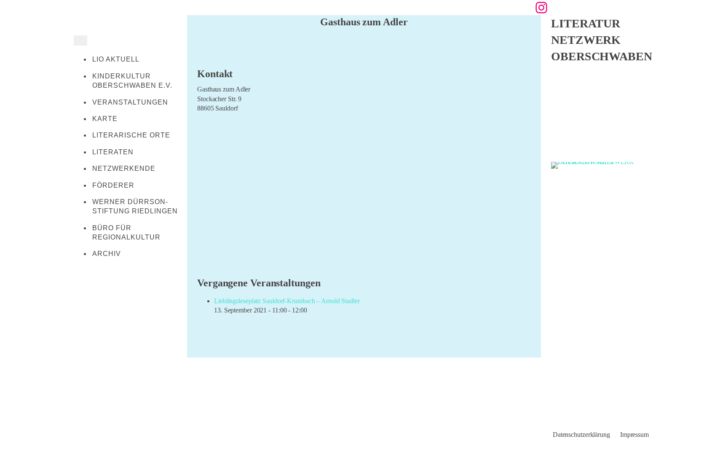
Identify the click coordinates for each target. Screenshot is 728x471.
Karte (105, 118)
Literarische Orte (131, 135)
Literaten (113, 152)
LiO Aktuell (115, 59)
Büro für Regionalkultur (126, 232)
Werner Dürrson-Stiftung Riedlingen (135, 206)
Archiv (106, 253)
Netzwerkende (123, 168)
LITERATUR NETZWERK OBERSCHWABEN (601, 40)
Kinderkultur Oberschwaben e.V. (132, 81)
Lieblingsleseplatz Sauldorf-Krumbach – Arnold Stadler (287, 300)
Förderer (113, 185)
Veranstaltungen (130, 102)
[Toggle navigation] (80, 40)
